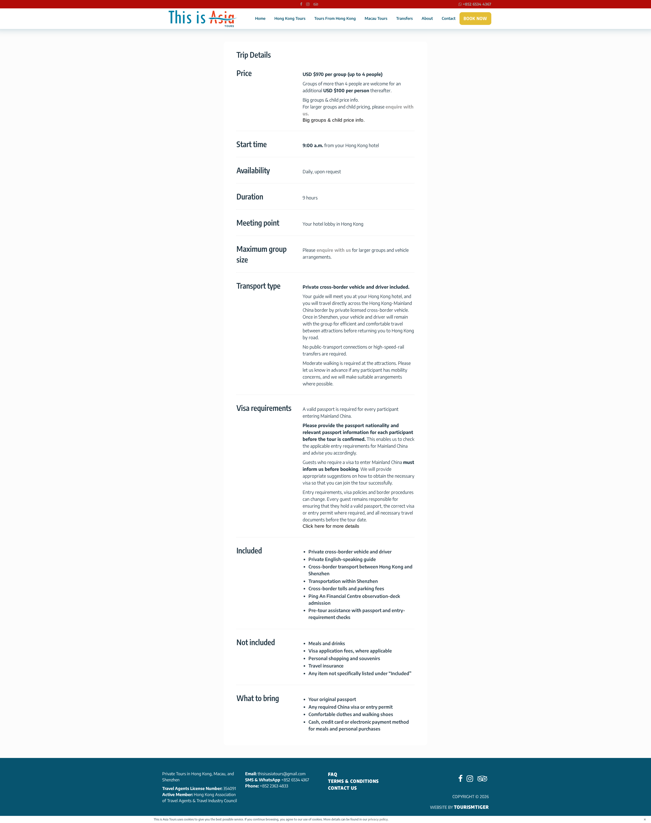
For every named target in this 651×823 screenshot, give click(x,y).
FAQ (332, 774)
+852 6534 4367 (476, 4)
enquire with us (333, 250)
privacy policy (378, 819)
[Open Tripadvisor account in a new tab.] (315, 4)
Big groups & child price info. (334, 120)
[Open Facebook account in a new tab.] (301, 4)
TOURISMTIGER (471, 807)
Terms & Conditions (353, 781)
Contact (448, 18)
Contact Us (342, 788)
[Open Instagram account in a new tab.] (307, 4)
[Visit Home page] (203, 19)
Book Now (475, 18)
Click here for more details (331, 526)
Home (260, 18)
